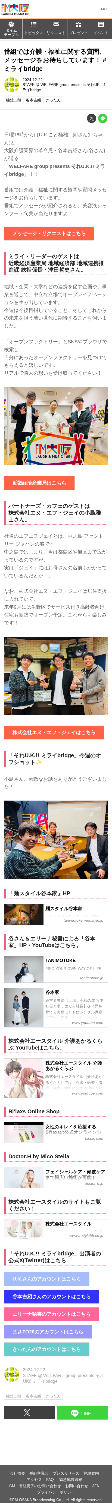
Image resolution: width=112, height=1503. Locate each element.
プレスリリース (66, 1473)
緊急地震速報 (70, 1479)
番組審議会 (38, 1473)
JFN (95, 1486)
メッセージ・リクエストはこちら (49, 233)
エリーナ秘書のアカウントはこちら (52, 1314)
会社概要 (17, 1473)
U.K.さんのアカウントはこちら (47, 1279)
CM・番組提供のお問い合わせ (35, 1486)
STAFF (29, 84)
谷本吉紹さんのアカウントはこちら (52, 1296)
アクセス (34, 1479)
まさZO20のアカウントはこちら (48, 1331)
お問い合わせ (76, 1486)
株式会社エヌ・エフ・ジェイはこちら (54, 732)
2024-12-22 (33, 79)
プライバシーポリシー (56, 1492)
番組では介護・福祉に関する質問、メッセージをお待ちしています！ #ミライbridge (55, 60)
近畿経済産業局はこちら (39, 483)
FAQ (50, 1479)
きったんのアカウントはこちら (47, 1349)
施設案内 (91, 1473)
